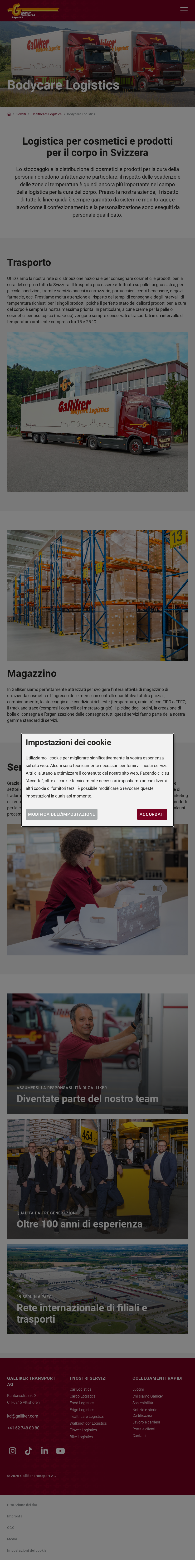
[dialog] (97, 780)
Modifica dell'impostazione (61, 814)
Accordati (152, 814)
